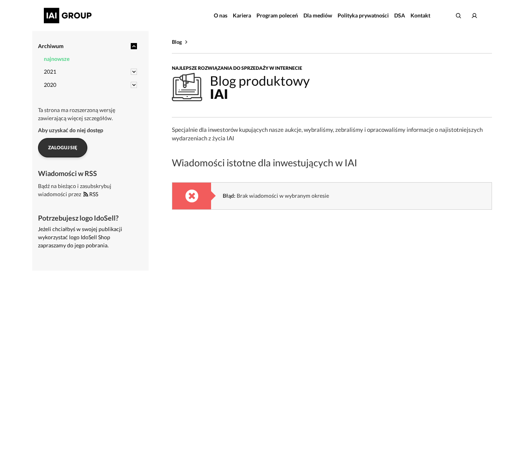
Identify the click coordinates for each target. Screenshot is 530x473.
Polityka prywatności (363, 15)
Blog (177, 42)
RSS (93, 194)
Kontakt (420, 15)
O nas (220, 15)
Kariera (242, 15)
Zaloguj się (62, 147)
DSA (399, 15)
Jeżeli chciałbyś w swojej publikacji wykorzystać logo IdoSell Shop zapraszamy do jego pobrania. (80, 237)
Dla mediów (317, 15)
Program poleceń (277, 15)
